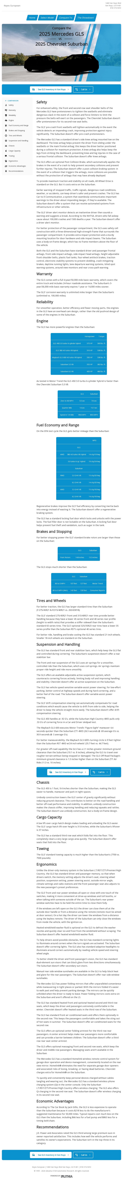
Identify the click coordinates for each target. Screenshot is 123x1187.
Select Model (47, 17)
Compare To (66, 17)
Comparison (13, 101)
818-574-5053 (115, 8)
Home (32, 17)
